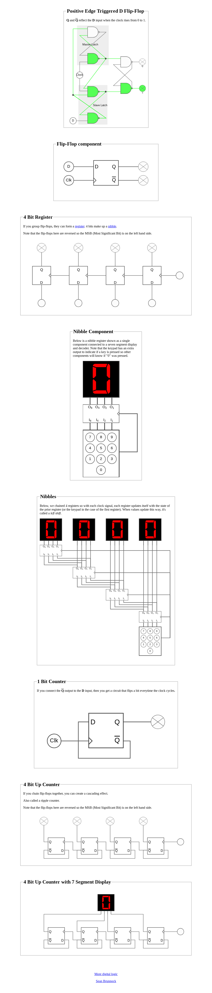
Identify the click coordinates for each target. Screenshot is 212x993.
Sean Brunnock (106, 981)
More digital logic (106, 974)
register (79, 226)
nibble (112, 226)
